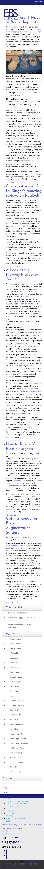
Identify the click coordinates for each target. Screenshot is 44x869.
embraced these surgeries (27, 391)
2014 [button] (5, 792)
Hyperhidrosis (15, 729)
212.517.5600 (38, 1)
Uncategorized (15, 639)
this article (17, 481)
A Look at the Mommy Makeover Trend (22, 274)
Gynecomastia (15, 715)
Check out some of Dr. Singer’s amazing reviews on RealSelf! (24, 191)
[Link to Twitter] (6, 853)
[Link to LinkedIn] (6, 855)
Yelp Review (14, 686)
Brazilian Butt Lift (16, 720)
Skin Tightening (16, 753)
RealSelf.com (20, 213)
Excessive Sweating (17, 762)
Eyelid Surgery (15, 772)
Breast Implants (16, 677)
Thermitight (14, 667)
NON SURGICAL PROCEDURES (16, 804)
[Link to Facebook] (6, 851)
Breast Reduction (16, 724)
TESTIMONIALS (11, 814)
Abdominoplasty (16, 734)
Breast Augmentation (18, 672)
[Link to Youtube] (6, 858)
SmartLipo (14, 663)
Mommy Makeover (17, 701)
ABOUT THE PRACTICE (14, 806)
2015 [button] (5, 788)
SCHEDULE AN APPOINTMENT (16, 818)
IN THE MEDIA (10, 811)
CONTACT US (10, 816)
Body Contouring (16, 758)
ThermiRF (13, 767)
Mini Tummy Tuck (17, 748)
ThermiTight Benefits (18, 739)
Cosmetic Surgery (17, 705)
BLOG (8, 821)
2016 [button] (5, 783)
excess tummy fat (26, 304)
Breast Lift (14, 710)
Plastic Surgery (15, 691)
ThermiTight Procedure (19, 743)
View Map (5, 834)
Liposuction (14, 658)
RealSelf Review (16, 648)
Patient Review (15, 644)
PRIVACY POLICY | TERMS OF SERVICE (21, 864)
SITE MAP (10, 867)
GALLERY (9, 809)
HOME (8, 799)
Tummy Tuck (15, 696)
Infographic (14, 653)
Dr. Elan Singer (15, 682)
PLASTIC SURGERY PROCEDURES (17, 801)
